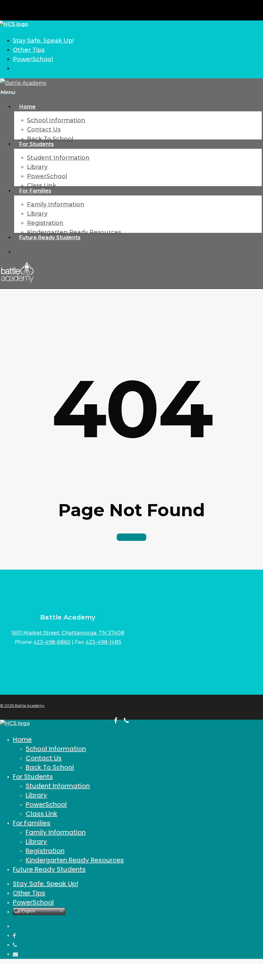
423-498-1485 (103, 642)
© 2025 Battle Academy (22, 705)
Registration (45, 850)
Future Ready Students (49, 869)
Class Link (41, 813)
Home (22, 739)
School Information (56, 748)
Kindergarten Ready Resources (75, 860)
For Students (33, 776)
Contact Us (44, 758)
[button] (7, 92)
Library (36, 795)
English (27, 910)
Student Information (58, 785)
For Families (31, 822)
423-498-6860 (52, 642)
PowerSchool (46, 804)
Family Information (56, 832)
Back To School (50, 767)
